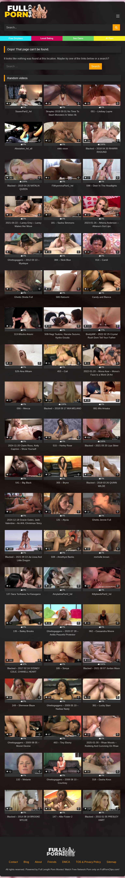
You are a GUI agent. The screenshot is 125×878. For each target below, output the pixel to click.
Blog (26, 862)
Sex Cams (78, 38)
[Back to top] (114, 868)
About (38, 862)
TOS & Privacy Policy (88, 862)
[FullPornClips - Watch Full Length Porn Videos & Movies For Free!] (62, 11)
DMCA (66, 862)
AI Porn (109, 38)
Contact (13, 862)
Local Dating (47, 38)
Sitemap (111, 862)
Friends (52, 862)
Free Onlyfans (16, 38)
